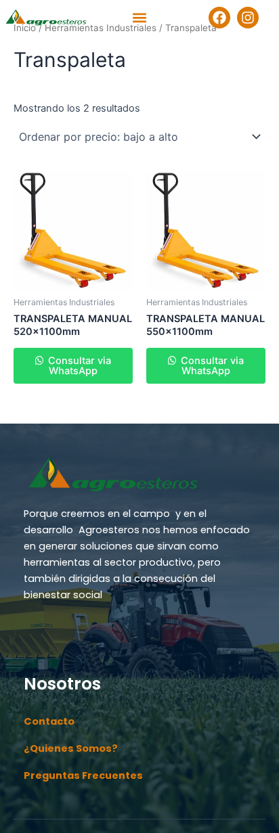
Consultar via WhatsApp (78, 366)
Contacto (49, 721)
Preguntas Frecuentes (83, 775)
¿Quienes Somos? (71, 748)
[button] (140, 18)
